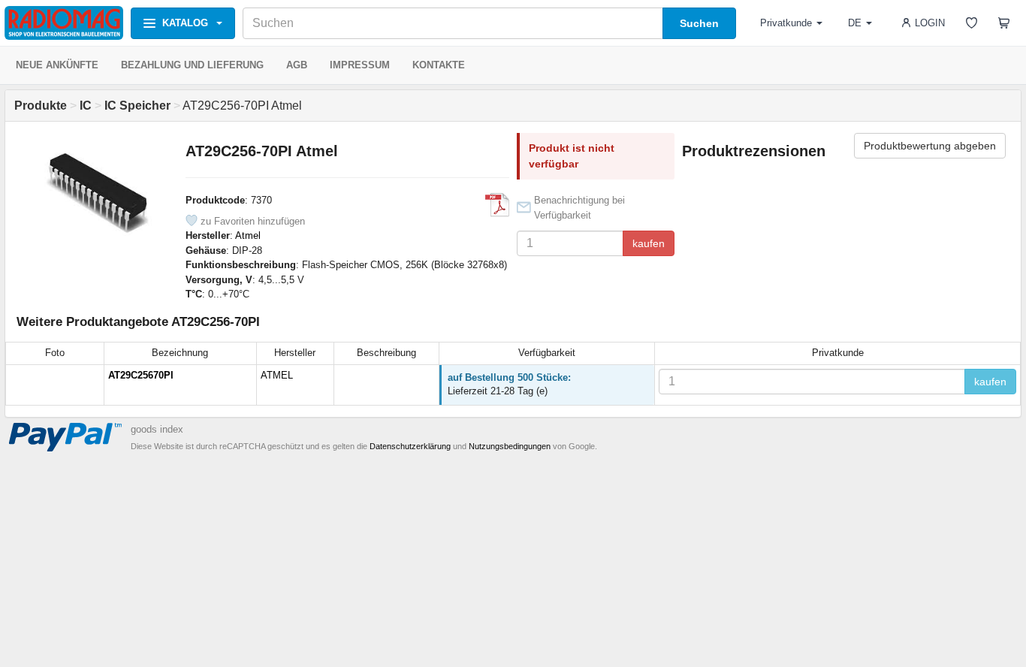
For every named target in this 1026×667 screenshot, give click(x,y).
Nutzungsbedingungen (510, 446)
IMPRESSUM (360, 65)
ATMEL (277, 375)
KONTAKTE (438, 65)
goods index (157, 429)
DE (855, 23)
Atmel (248, 235)
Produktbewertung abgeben (930, 146)
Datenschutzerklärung (410, 446)
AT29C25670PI (141, 375)
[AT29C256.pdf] (497, 205)
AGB (296, 65)
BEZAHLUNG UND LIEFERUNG (192, 65)
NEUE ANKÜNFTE (57, 65)
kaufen (648, 243)
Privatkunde (786, 23)
